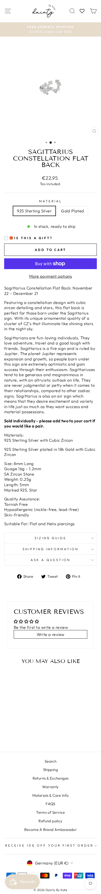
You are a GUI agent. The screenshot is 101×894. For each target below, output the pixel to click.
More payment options (50, 276)
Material (50, 201)
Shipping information (51, 549)
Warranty (50, 786)
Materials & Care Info (50, 795)
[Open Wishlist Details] (82, 11)
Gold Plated (72, 210)
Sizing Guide (51, 538)
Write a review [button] (50, 634)
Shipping (50, 769)
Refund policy (50, 821)
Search (50, 761)
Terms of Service (50, 812)
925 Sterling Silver (34, 210)
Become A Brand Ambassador (50, 829)
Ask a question (50, 560)
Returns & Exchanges (51, 778)
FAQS (50, 803)
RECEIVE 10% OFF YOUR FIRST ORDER (49, 845)
